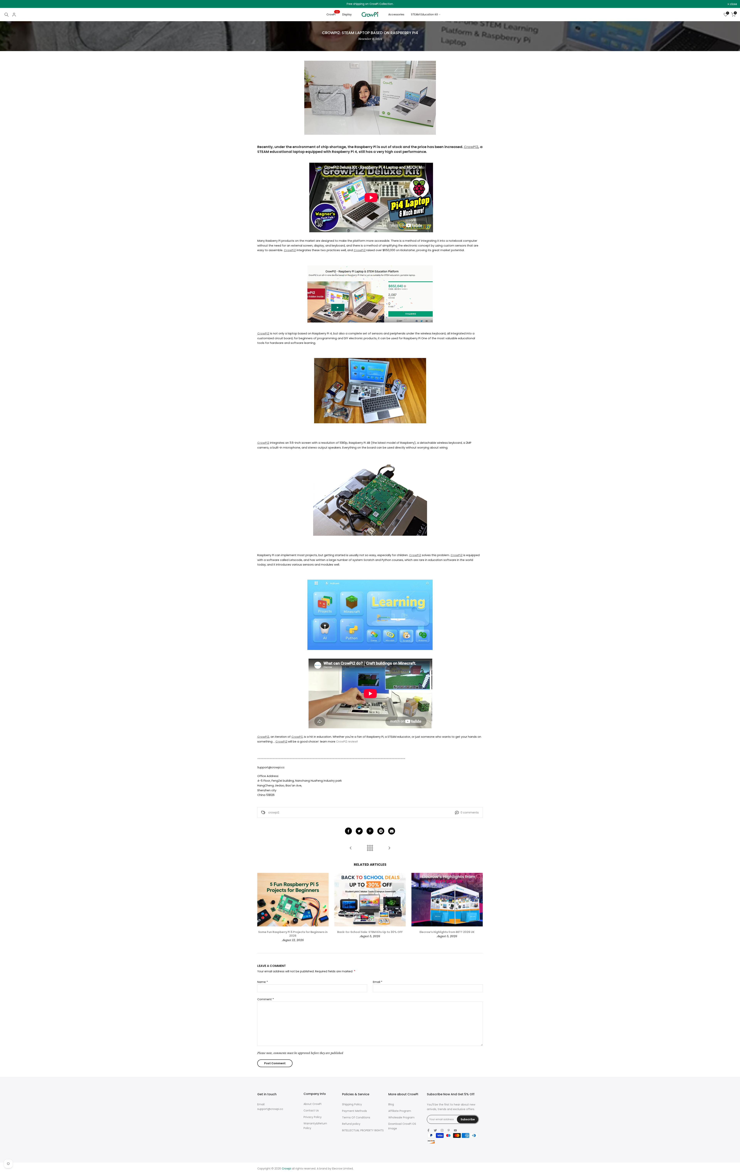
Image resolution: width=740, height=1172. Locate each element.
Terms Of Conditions (356, 1117)
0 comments (470, 812)
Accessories (396, 14)
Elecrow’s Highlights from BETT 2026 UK (447, 932)
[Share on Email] (391, 831)
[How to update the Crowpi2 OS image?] (389, 848)
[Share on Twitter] (359, 831)
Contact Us (311, 1110)
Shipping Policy (352, 1104)
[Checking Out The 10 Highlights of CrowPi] (350, 848)
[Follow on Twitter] (435, 1130)
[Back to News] (370, 848)
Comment (265, 999)
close (9, 4)
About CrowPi (312, 1104)
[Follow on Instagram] (442, 1130)
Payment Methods (354, 1111)
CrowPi (332, 14)
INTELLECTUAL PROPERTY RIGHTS (363, 1130)
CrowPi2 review (346, 741)
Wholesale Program (401, 1117)
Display (347, 14)
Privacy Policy (313, 1117)
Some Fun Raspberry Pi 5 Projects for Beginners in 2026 (293, 934)
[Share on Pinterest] (370, 831)
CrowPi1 (297, 737)
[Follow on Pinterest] (448, 1130)
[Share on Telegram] (380, 831)
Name (262, 982)
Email (377, 982)
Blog (391, 1104)
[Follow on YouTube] (455, 1130)
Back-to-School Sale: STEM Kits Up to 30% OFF (370, 932)
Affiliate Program (399, 1111)
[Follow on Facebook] (428, 1130)
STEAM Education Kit (424, 14)
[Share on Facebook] (348, 831)
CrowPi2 (471, 146)
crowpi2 (273, 812)
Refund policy (351, 1124)
